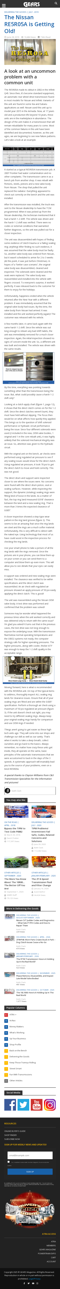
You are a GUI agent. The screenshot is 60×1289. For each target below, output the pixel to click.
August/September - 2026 (28, 918)
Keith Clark (16, 791)
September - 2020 (12, 875)
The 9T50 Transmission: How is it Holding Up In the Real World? (35, 960)
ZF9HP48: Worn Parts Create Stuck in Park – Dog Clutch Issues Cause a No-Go (35, 941)
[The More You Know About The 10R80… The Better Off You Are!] (16, 861)
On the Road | (11, 822)
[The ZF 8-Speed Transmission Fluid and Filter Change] (44, 861)
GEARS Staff (12, 895)
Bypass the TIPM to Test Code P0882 (14, 830)
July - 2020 (36, 825)
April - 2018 (9, 825)
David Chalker (13, 838)
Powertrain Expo (47, 1253)
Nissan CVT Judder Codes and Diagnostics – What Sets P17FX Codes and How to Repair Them (35, 923)
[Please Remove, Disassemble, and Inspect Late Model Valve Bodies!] (9, 974)
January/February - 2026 (27, 956)
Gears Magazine (47, 1249)
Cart (53, 1257)
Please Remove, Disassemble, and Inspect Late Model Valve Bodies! (34, 977)
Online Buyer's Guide (15, 1131)
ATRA (53, 1241)
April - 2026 (45, 937)
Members (51, 1245)
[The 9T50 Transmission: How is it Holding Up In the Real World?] (9, 955)
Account (51, 1261)
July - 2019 (33, 12)
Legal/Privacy (34, 1278)
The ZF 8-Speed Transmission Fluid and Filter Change (42, 882)
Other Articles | (13, 872)
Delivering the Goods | (16, 12)
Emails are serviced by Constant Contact (16, 1186)
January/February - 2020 (44, 875)
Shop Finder (10, 1135)
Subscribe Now (12, 1139)
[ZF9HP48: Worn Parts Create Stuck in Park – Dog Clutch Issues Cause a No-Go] (9, 938)
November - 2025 (47, 973)
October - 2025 (47, 990)
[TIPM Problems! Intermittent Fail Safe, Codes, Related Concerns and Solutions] (44, 811)
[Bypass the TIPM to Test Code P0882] (16, 811)
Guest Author (39, 892)
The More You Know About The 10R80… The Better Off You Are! (15, 884)
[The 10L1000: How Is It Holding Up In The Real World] (9, 991)
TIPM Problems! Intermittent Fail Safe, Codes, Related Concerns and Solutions (43, 834)
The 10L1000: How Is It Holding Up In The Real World (35, 994)
